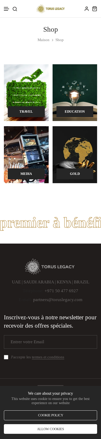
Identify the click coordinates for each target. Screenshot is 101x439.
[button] (7, 9)
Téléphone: (33, 290)
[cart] (94, 8)
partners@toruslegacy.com (57, 299)
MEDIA (26, 174)
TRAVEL (26, 111)
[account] (86, 8)
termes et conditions (48, 357)
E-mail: (25, 299)
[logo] (50, 8)
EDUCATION (75, 111)
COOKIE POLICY (50, 415)
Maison (43, 40)
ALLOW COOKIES (50, 429)
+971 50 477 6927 (61, 290)
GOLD (75, 174)
